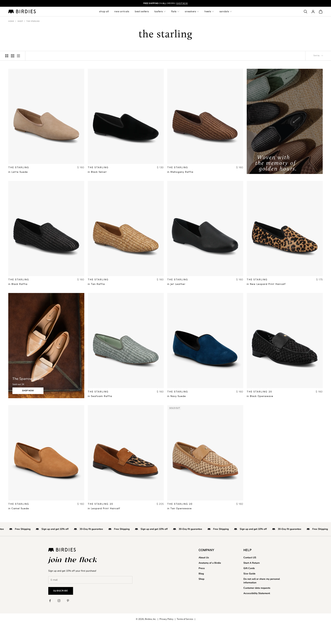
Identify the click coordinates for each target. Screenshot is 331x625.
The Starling (32, 21)
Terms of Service (185, 619)
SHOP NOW (182, 3)
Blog (201, 573)
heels (207, 11)
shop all (104, 11)
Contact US (249, 557)
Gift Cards (249, 568)
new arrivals (121, 11)
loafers (158, 11)
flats (174, 11)
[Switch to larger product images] (6, 55)
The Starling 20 (259, 392)
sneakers (190, 11)
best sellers (142, 11)
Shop (20, 21)
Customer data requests (256, 588)
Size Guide (249, 573)
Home (11, 21)
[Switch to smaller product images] (12, 55)
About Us (204, 557)
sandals (224, 11)
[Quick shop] (79, 159)
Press (202, 568)
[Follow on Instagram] (59, 600)
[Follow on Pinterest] (68, 600)
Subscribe (60, 590)
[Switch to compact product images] (18, 55)
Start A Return (251, 563)
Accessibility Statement (256, 593)
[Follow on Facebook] (50, 600)
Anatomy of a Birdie (210, 563)
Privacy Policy (166, 619)
